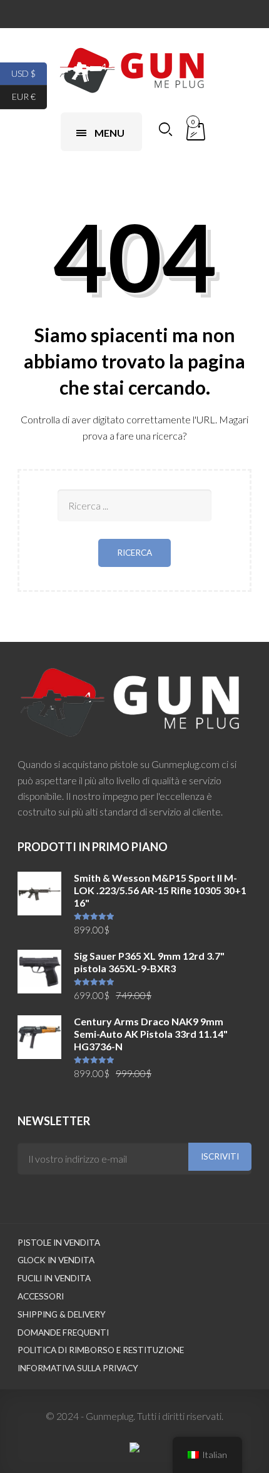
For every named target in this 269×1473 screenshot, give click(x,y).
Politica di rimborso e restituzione (101, 1350)
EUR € (29, 96)
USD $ (29, 73)
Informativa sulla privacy (78, 1368)
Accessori (41, 1296)
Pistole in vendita (59, 1243)
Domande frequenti (63, 1333)
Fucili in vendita (54, 1278)
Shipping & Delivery (62, 1314)
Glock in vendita (56, 1260)
